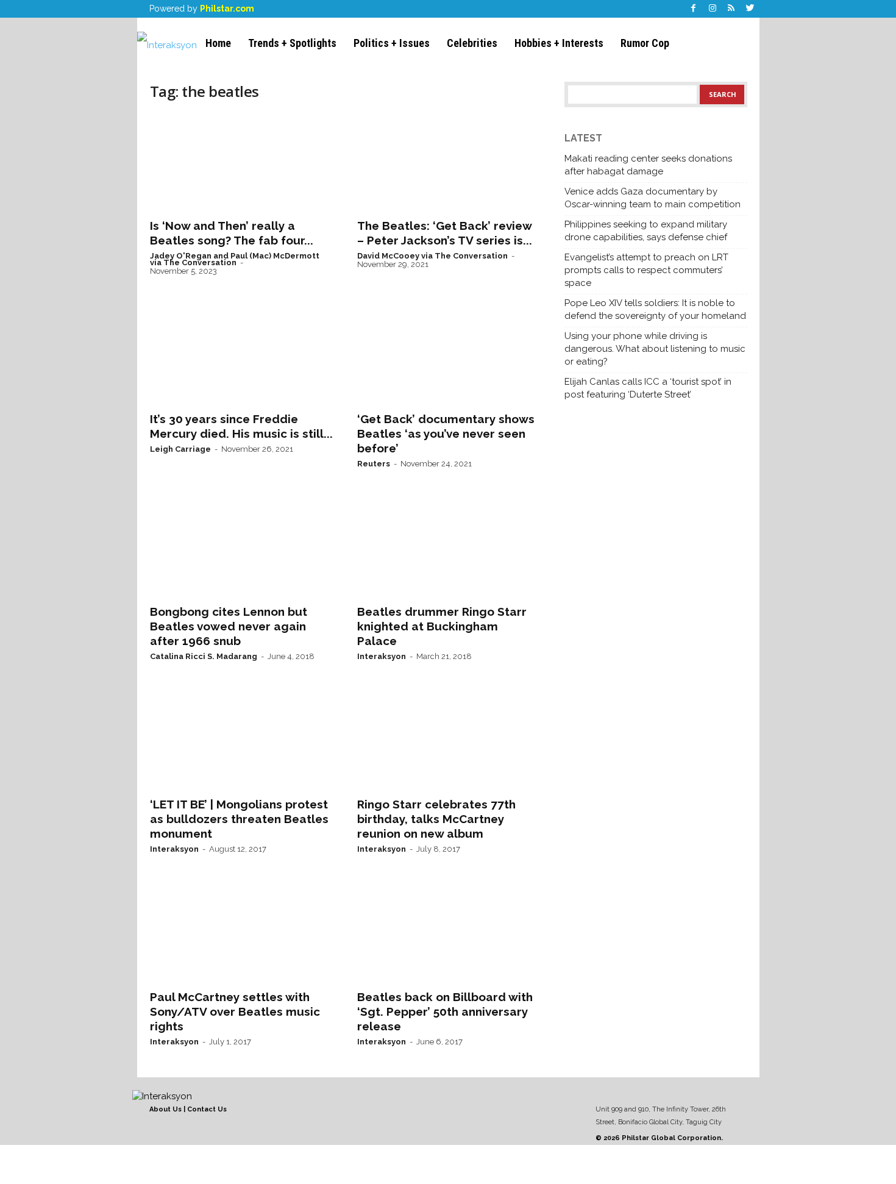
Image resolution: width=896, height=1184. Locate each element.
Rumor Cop (644, 43)
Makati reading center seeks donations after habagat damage (648, 165)
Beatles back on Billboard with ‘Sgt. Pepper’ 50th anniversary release (445, 1011)
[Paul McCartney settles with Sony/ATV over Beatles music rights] (241, 933)
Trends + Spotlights (292, 43)
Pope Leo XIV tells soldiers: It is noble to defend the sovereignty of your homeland (655, 309)
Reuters (373, 463)
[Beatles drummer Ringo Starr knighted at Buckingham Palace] (448, 548)
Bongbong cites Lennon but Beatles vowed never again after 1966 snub (228, 626)
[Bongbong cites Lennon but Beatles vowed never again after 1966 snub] (241, 548)
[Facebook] (693, 9)
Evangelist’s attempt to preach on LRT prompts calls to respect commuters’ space (646, 270)
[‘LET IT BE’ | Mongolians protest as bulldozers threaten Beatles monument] (241, 741)
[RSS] (731, 9)
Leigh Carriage (180, 449)
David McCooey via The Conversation (432, 255)
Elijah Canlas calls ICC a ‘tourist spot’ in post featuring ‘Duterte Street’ (647, 388)
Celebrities (472, 43)
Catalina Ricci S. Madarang (203, 656)
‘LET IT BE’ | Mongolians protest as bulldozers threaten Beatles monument (239, 818)
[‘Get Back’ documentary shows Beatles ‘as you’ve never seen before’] (448, 355)
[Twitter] (750, 9)
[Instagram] (712, 9)
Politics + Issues (392, 43)
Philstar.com (227, 8)
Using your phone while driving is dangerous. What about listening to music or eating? (654, 348)
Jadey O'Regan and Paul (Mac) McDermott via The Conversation (234, 259)
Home (218, 43)
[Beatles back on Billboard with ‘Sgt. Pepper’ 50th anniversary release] (448, 933)
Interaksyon (381, 656)
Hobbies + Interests (558, 43)
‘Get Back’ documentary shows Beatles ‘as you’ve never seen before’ (446, 433)
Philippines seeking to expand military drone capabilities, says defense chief (645, 231)
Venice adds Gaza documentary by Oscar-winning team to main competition (652, 198)
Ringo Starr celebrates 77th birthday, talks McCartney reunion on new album (436, 818)
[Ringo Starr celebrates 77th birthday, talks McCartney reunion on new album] (448, 741)
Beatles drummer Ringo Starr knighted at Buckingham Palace (442, 626)
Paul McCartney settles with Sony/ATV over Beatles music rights (235, 1011)
